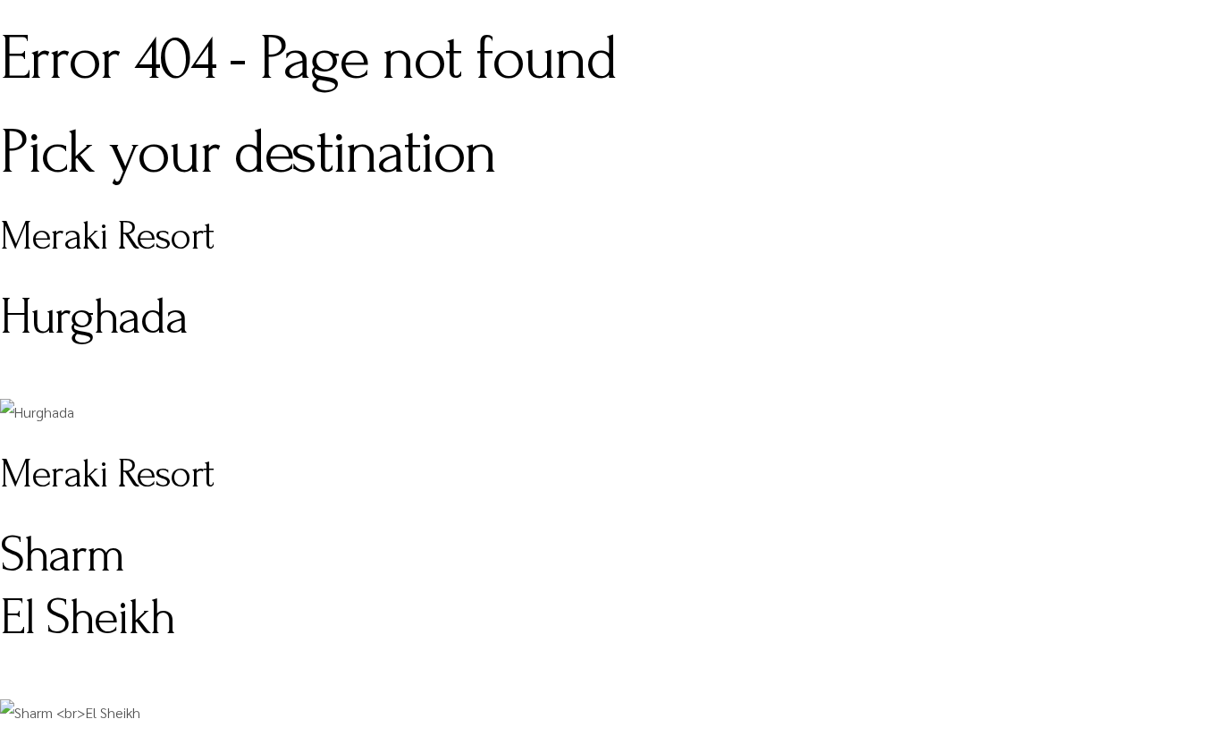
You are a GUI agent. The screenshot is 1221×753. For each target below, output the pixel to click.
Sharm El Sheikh (87, 586)
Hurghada (93, 316)
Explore (25, 383)
